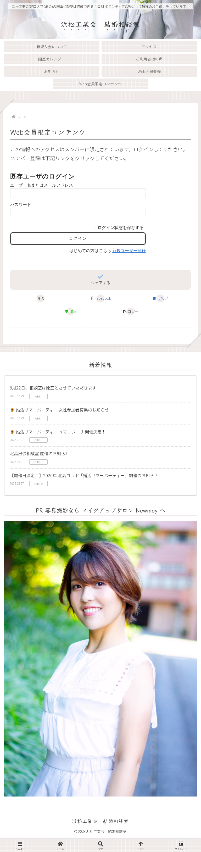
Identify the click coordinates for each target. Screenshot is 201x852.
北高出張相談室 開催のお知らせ (39, 453)
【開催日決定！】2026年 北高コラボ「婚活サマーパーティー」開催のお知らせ (84, 475)
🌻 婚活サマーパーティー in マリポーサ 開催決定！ (58, 431)
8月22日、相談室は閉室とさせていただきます (53, 388)
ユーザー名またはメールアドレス (41, 185)
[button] (130, 311)
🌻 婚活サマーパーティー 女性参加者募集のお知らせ (59, 409)
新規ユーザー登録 (129, 250)
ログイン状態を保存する (121, 227)
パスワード (20, 204)
